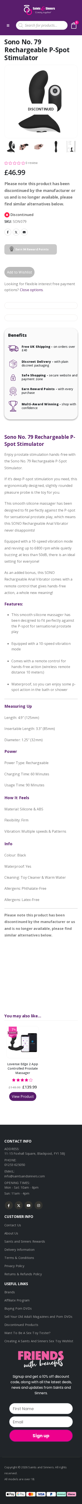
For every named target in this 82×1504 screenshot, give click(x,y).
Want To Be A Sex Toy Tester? (27, 1333)
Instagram (39, 1205)
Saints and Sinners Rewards (24, 1241)
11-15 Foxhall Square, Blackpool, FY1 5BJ (34, 1153)
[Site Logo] (39, 9)
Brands (9, 1292)
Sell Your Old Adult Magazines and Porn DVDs (38, 1316)
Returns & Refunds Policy (23, 1274)
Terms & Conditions (19, 1258)
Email (24, 232)
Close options (31, 289)
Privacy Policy (14, 1266)
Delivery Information (19, 1249)
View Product (23, 1096)
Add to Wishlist (19, 272)
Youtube (28, 1205)
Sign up (41, 1436)
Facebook (7, 232)
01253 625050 (14, 1165)
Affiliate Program (17, 1300)
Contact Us (12, 1225)
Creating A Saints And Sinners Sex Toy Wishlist (38, 1341)
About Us (11, 1233)
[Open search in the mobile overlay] (42, 25)
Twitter (16, 232)
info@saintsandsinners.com (24, 1176)
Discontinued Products (21, 1325)
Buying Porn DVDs (18, 1308)
